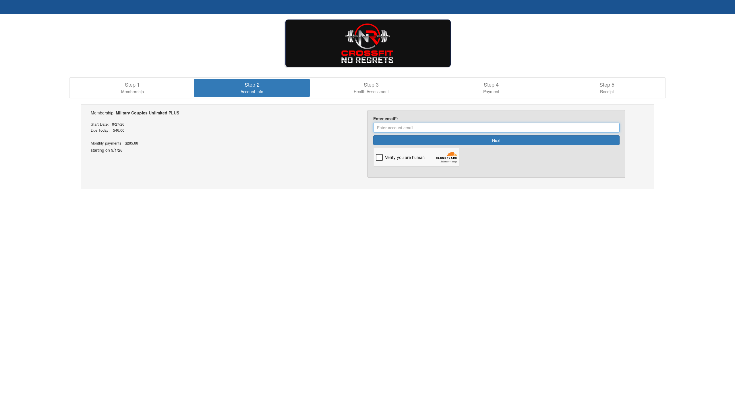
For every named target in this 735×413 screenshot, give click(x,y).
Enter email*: (386, 118)
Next (496, 140)
